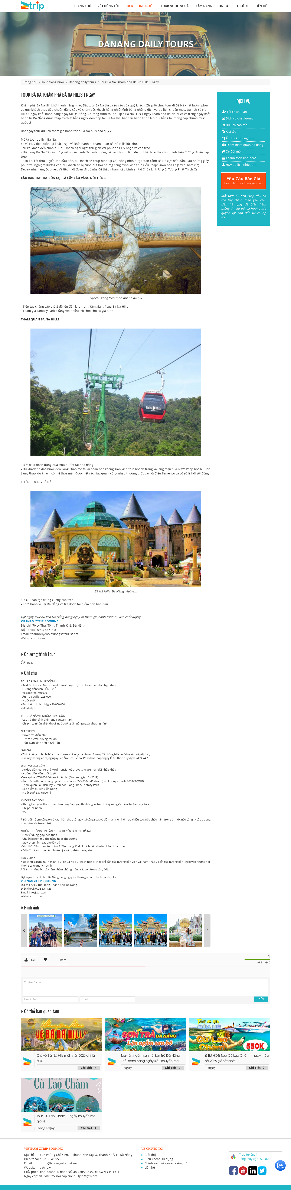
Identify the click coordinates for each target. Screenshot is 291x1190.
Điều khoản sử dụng (158, 1159)
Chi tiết (86, 1068)
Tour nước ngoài (175, 6)
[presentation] (24, 930)
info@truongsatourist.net (60, 1163)
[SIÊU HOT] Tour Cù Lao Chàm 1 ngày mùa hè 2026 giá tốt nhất (237, 1058)
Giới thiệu (151, 1155)
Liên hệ (261, 6)
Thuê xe (243, 6)
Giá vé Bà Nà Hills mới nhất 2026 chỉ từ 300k (66, 1058)
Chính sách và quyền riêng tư (165, 1163)
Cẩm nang (204, 6)
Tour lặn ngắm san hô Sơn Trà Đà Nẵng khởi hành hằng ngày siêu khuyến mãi (150, 1058)
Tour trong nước (139, 6)
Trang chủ (82, 6)
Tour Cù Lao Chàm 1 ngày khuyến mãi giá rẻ (66, 1118)
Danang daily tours (82, 82)
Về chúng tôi (108, 6)
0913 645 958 (51, 1159)
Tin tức (224, 6)
